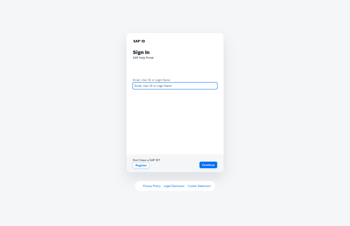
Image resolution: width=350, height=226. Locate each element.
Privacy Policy (152, 186)
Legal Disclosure (174, 186)
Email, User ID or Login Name (151, 80)
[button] (208, 165)
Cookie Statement (199, 186)
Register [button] (141, 165)
